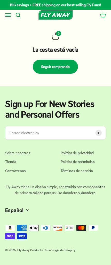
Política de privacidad (77, 152)
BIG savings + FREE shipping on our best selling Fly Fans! (55, 5)
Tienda (10, 161)
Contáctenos (15, 170)
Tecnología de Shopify (59, 250)
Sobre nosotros (17, 152)
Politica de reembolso (78, 161)
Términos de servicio (77, 170)
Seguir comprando (55, 66)
